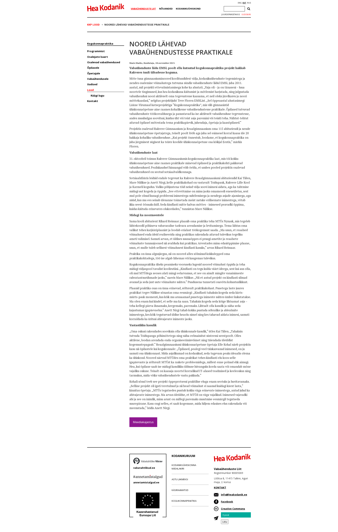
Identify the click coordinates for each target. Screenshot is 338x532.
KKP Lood (93, 24)
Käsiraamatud (180, 490)
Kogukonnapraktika (100, 43)
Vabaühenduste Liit (143, 8)
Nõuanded (166, 8)
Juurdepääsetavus (230, 14)
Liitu (224, 521)
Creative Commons (233, 508)
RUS (249, 3)
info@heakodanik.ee (234, 494)
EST (244, 3)
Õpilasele (93, 67)
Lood (90, 90)
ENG (240, 3)
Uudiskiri (246, 14)
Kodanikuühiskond (188, 8)
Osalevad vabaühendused (103, 62)
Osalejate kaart (97, 56)
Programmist (96, 51)
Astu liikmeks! (180, 479)
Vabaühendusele (97, 79)
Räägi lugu (97, 95)
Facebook (227, 501)
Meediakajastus (143, 422)
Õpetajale (93, 73)
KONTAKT (220, 487)
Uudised (92, 84)
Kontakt (92, 101)
